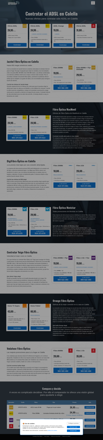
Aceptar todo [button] (73, 430)
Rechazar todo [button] (73, 427)
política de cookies (52, 430)
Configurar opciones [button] (73, 423)
